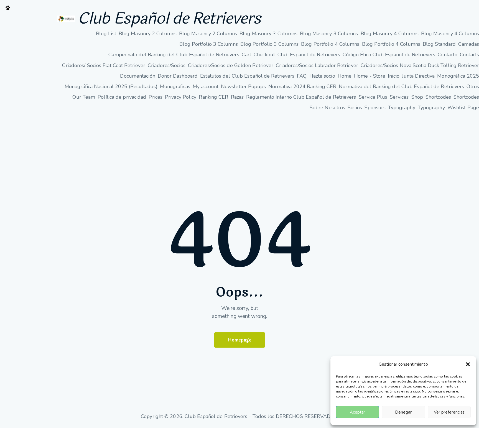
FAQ (302, 76)
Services (399, 97)
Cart (246, 54)
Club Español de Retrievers (169, 18)
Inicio (393, 76)
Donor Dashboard (178, 76)
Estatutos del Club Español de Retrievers (247, 76)
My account (205, 86)
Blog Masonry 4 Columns (390, 33)
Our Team (83, 97)
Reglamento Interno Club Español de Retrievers (301, 97)
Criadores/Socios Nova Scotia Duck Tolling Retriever (420, 65)
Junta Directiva (418, 76)
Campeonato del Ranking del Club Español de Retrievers (173, 54)
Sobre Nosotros (327, 107)
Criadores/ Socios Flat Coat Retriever (103, 65)
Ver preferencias (449, 412)
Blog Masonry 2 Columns (148, 33)
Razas (237, 97)
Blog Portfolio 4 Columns (330, 44)
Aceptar (357, 412)
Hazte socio (322, 76)
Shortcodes (438, 97)
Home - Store (369, 76)
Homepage (239, 340)
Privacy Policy (180, 97)
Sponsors (375, 107)
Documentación (137, 76)
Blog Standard (439, 44)
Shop (417, 97)
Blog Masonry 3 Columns (268, 33)
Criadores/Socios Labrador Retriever (317, 65)
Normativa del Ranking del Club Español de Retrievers (401, 86)
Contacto (447, 54)
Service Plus (373, 97)
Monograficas (175, 86)
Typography (401, 107)
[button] (468, 364)
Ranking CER (213, 97)
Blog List (106, 33)
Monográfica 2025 (458, 76)
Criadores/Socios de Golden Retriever (231, 65)
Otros (473, 86)
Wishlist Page (463, 107)
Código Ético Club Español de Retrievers (389, 54)
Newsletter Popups (243, 86)
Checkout (264, 54)
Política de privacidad (122, 97)
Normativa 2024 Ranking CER (302, 86)
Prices (155, 97)
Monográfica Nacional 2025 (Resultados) (111, 86)
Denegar (403, 412)
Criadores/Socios (166, 65)
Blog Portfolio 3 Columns (208, 44)
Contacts (469, 54)
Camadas (468, 44)
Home (344, 76)
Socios (355, 107)
